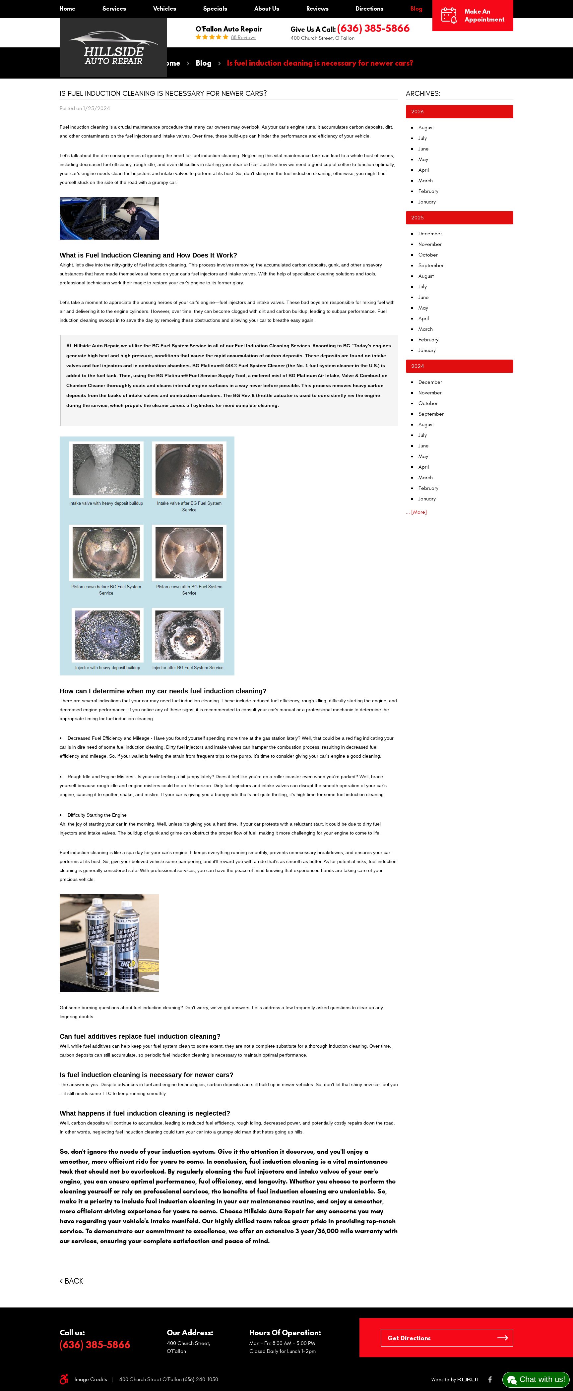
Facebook (490, 1379)
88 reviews (243, 37)
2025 (417, 218)
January (427, 202)
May (423, 159)
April (423, 170)
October (428, 255)
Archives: (423, 93)
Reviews (317, 8)
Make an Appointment (485, 15)
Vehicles (164, 8)
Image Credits (91, 1379)
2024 (417, 366)
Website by (454, 1379)
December (430, 234)
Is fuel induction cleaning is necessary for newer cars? (320, 63)
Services (114, 8)
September (431, 265)
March (425, 181)
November (430, 244)
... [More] (416, 512)
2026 (417, 112)
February (428, 191)
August (426, 128)
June (423, 149)
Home (67, 8)
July (422, 138)
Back (74, 1281)
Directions (369, 8)
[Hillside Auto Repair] (113, 47)
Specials (215, 8)
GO (502, 1338)
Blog (416, 8)
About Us (266, 8)
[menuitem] (67, 9)
